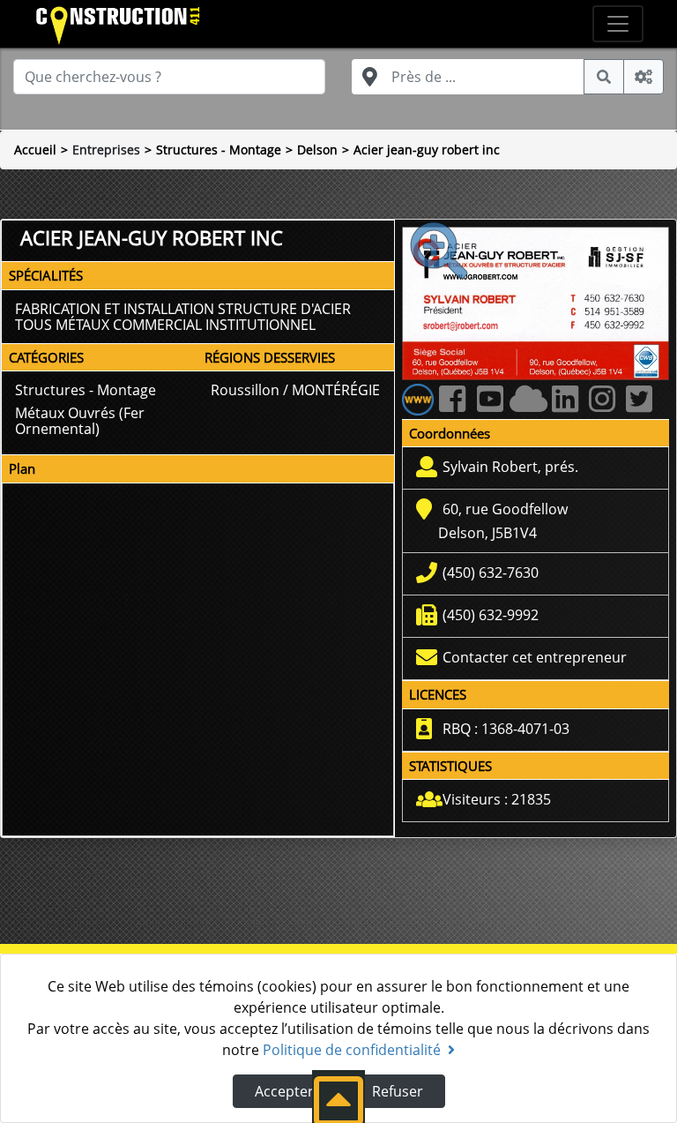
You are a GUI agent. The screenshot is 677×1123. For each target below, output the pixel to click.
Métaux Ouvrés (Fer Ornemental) (80, 421)
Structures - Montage (218, 149)
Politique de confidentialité (352, 1049)
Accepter (284, 1091)
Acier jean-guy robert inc (426, 149)
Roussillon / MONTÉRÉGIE (295, 390)
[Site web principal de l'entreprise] (418, 398)
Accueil (35, 149)
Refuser (397, 1091)
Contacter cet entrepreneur (535, 657)
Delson (317, 149)
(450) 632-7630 (491, 572)
